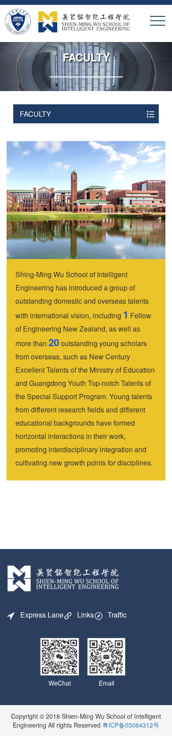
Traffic (117, 615)
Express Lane (42, 615)
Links (85, 615)
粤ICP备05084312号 (130, 725)
